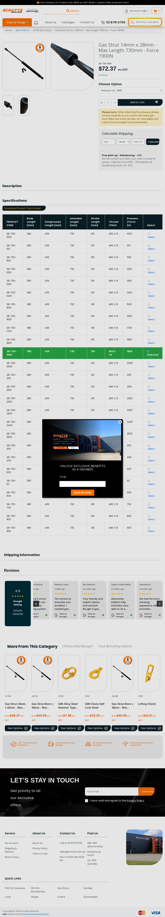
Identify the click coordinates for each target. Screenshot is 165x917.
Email (63, 476)
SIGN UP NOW (82, 492)
